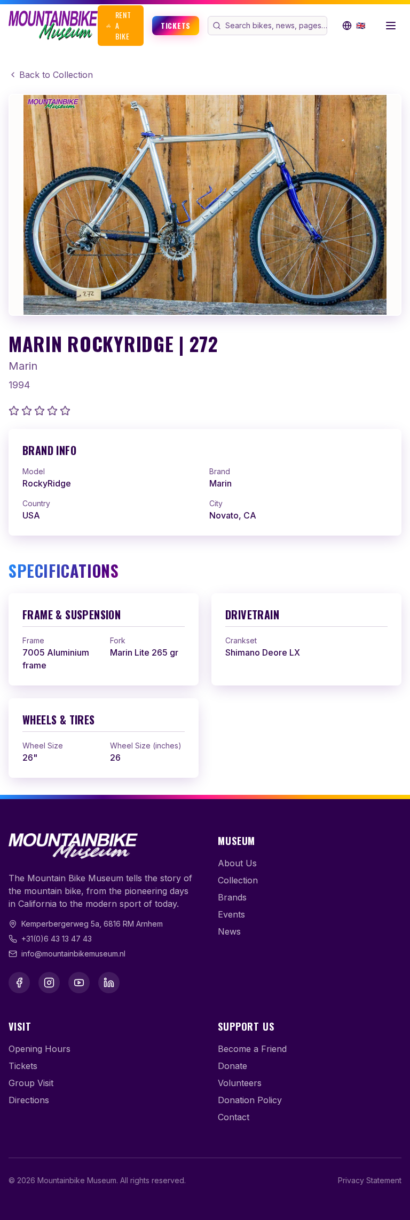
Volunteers (240, 1083)
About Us (237, 863)
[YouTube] (79, 982)
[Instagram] (49, 982)
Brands (232, 897)
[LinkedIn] (109, 982)
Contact (233, 1117)
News (229, 931)
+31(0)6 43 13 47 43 (56, 938)
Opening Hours (39, 1048)
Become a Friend (252, 1048)
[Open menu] (390, 25)
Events (231, 914)
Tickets (176, 25)
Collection (238, 880)
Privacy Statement (369, 1180)
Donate (232, 1065)
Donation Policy (250, 1100)
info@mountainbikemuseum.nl (73, 953)
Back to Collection (56, 74)
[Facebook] (19, 982)
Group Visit (31, 1083)
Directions (29, 1100)
